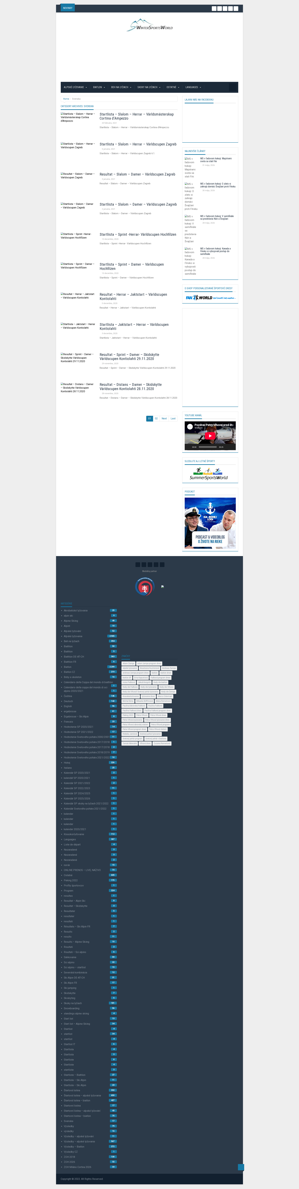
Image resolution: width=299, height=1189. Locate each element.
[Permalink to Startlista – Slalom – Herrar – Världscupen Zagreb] (78, 155)
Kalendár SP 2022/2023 (77, 788)
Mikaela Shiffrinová (144, 701)
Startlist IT (69, 1044)
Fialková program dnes (160, 678)
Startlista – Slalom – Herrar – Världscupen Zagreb (138, 144)
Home (66, 99)
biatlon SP (127, 678)
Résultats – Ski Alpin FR (77, 926)
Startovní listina (72, 1105)
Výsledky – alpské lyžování (79, 1136)
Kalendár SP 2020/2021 (77, 772)
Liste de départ (72, 844)
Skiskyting (69, 998)
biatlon (154, 673)
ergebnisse (70, 711)
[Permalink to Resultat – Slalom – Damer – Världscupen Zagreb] (78, 185)
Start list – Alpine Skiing (77, 1023)
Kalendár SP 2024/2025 (77, 793)
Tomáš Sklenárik (130, 743)
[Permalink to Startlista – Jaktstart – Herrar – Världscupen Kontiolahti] (78, 335)
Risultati (68, 946)
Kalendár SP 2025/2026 (77, 798)
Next (164, 418)
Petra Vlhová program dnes (134, 729)
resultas (68, 895)
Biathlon (68, 646)
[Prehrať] (188, 447)
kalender (68, 813)
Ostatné (172, 87)
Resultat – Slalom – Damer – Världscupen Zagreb (137, 174)
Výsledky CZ (71, 1151)
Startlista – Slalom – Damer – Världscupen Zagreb (138, 204)
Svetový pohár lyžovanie (150, 734)
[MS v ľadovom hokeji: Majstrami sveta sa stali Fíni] (191, 168)
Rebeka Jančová (130, 734)
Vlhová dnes (145, 743)
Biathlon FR (70, 661)
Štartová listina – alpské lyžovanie (82, 1095)
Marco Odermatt (165, 696)
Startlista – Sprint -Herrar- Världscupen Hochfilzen (138, 234)
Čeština (68, 696)
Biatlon (97, 87)
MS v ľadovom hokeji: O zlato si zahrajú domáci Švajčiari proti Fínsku (217, 185)
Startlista (69, 1049)
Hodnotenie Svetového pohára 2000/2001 (87, 737)
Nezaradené (70, 849)
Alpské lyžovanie (74, 87)
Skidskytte (70, 993)
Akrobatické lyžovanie (76, 610)
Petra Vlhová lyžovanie (132, 720)
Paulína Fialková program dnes (158, 710)
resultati (68, 921)
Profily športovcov (74, 885)
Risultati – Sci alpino (75, 952)
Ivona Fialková (129, 682)
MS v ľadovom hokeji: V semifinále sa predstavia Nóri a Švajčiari (217, 217)
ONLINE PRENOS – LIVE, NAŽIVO (82, 870)
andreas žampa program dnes (136, 673)
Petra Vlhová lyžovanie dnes (157, 720)
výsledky (69, 1131)
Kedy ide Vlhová (166, 687)
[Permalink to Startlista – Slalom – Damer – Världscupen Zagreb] (78, 215)
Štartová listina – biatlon (77, 1100)
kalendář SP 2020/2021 (77, 778)
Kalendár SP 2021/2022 (77, 783)
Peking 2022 (71, 880)
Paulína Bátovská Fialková (134, 706)
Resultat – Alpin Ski (74, 900)
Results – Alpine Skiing (76, 941)
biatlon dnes (166, 673)
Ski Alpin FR (70, 982)
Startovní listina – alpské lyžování (82, 1110)
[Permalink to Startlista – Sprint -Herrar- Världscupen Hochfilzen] (78, 245)
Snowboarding (71, 1008)
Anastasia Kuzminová (149, 668)
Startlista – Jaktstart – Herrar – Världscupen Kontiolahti (134, 326)
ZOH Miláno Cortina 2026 (77, 1167)
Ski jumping (70, 987)
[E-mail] (236, 8)
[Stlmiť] (226, 447)
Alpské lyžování (72, 631)
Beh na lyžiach (120, 87)
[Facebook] (230, 8)
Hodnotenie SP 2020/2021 (78, 726)
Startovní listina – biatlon (77, 1115)
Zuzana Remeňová (162, 743)
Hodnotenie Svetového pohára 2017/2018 (87, 742)
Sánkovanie (70, 957)
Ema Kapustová (141, 678)
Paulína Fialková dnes (132, 710)
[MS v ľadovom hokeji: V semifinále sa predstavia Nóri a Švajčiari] (191, 230)
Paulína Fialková (155, 706)
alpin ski (68, 615)
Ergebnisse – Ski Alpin (76, 716)
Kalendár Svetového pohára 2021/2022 (85, 808)
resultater (69, 916)
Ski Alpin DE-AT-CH (74, 977)
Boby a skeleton (72, 677)
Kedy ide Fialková (130, 687)
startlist (68, 1033)
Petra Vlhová (141, 715)
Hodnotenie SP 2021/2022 (78, 732)
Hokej (67, 762)
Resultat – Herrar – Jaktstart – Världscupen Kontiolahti (133, 296)
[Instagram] (214, 8)
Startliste (69, 1059)
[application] (210, 435)
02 (156, 418)
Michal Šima (128, 701)
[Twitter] (219, 8)
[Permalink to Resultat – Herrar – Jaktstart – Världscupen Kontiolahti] (78, 305)
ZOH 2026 (69, 1161)
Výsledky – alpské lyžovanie (79, 1141)
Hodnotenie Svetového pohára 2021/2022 (87, 757)
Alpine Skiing (71, 620)
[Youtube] (225, 8)
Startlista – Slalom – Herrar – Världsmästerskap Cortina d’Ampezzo (137, 116)
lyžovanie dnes (148, 696)
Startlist (68, 1028)
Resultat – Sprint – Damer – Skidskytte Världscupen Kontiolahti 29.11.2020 (129, 356)
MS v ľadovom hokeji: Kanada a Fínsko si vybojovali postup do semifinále (215, 251)
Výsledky (69, 1126)
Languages (192, 87)
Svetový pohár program (132, 739)
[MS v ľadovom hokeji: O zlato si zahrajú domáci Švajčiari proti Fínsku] (191, 197)
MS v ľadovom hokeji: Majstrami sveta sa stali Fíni (216, 160)
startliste (69, 1069)
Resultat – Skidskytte (75, 905)
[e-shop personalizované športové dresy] (210, 297)
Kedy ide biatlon (160, 682)
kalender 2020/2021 (75, 829)
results (67, 936)
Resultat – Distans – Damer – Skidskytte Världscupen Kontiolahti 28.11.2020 (131, 386)
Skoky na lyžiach (148, 87)
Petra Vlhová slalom (157, 729)
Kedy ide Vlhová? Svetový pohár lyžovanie (140, 692)
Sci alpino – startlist (75, 967)
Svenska (68, 1121)
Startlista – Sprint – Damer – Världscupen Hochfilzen (132, 266)
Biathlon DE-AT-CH (74, 656)
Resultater (69, 911)
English (68, 706)
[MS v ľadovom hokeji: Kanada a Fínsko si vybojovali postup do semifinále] (191, 262)
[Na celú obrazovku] (231, 447)
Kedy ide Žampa (168, 692)
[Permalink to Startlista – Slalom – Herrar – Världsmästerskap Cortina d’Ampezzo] (78, 125)
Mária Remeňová (163, 701)
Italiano (68, 767)
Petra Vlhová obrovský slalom (135, 725)
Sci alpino (69, 962)
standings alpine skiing (76, 1013)
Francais (68, 721)
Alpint (67, 626)
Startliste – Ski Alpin (75, 1080)
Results (68, 931)
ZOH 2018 (69, 1156)
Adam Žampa (128, 663)
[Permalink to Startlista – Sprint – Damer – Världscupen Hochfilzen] (78, 275)
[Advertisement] (149, 56)
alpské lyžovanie (130, 668)
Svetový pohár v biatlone (155, 739)
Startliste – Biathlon (74, 1074)
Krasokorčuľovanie (74, 834)
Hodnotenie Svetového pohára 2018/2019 (87, 752)
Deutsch (68, 701)
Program (68, 890)
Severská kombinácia (75, 972)
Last (173, 418)
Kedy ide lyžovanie (149, 687)
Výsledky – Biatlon (74, 1146)
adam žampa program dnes (149, 663)
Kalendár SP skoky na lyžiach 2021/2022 (86, 803)
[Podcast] (210, 522)
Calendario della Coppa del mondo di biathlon (88, 682)
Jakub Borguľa (144, 682)
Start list (68, 1018)
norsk (67, 865)
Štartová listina (72, 1090)
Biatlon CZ (69, 671)
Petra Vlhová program (160, 725)
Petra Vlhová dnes (158, 715)
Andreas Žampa (169, 668)
